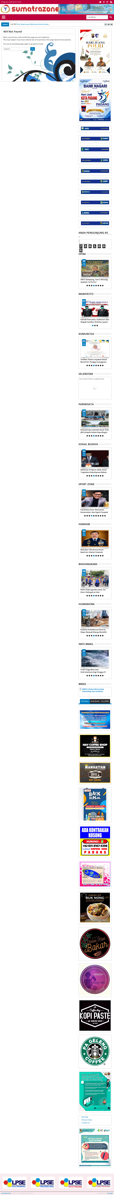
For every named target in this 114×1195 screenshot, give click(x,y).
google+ (107, 2)
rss (111, 2)
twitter (100, 2)
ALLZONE (105, 701)
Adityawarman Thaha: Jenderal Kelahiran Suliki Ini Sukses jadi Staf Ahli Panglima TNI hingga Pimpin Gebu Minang (94, 550)
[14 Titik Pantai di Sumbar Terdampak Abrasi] (95, 658)
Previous (109, 272)
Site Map (84, 1117)
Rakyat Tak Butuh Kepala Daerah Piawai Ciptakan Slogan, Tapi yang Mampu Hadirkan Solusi (94, 280)
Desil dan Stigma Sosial (90, 629)
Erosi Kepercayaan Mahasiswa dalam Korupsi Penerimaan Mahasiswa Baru (43, 24)
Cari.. (110, 17)
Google (110, 1193)
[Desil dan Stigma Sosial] (95, 618)
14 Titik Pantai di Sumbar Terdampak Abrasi (91, 670)
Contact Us (85, 1123)
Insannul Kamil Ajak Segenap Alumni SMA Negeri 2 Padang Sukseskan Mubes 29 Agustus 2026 (93, 360)
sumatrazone (6, 1193)
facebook (104, 2)
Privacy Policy (86, 1120)
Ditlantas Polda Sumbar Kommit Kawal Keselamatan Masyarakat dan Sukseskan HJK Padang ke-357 (94, 590)
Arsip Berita (95, 701)
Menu (3, 16)
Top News (85, 701)
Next (80, 272)
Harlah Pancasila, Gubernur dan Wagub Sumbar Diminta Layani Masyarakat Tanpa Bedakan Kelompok (94, 320)
